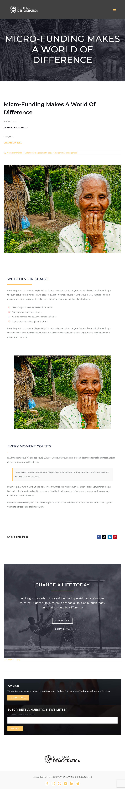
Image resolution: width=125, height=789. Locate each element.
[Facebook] (99, 536)
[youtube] (65, 783)
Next (18, 660)
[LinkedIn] (109, 536)
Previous (10, 660)
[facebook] (47, 783)
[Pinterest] (115, 536)
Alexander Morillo (14, 153)
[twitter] (59, 783)
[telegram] (77, 783)
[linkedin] (71, 783)
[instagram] (53, 783)
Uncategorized (13, 143)
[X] (104, 536)
